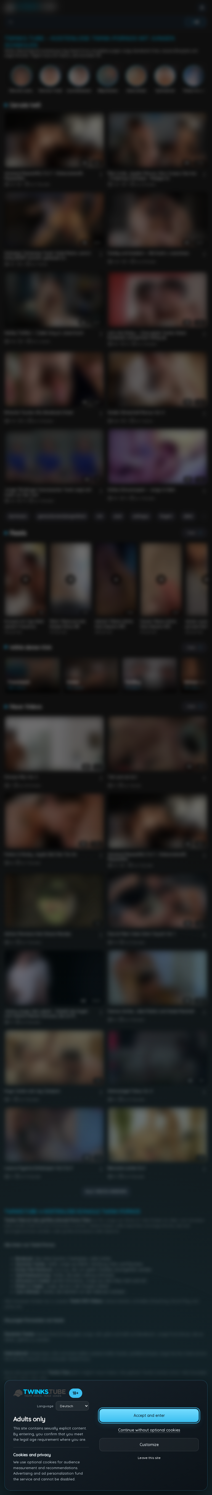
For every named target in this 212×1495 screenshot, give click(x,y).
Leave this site (149, 1458)
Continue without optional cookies (149, 1430)
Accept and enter (149, 1415)
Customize (149, 1444)
